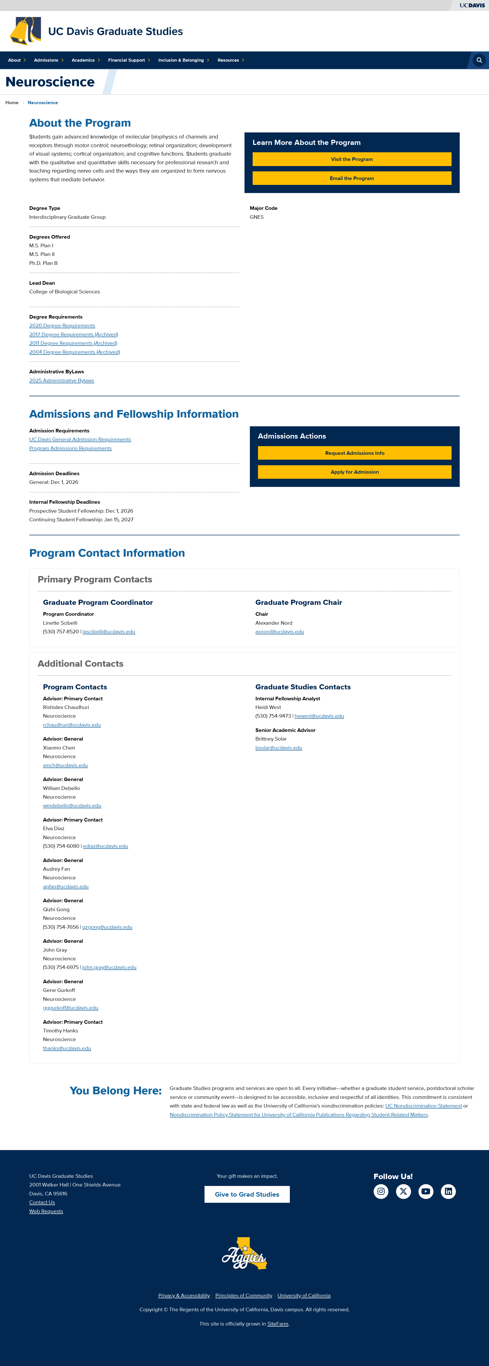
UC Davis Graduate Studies (115, 31)
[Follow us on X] (403, 1191)
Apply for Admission (355, 472)
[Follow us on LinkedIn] (448, 1191)
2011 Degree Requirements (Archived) (73, 343)
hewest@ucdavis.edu (319, 716)
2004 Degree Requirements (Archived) (74, 352)
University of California (304, 1295)
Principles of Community (243, 1295)
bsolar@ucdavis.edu (278, 748)
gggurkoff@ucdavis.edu (70, 1008)
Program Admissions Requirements (70, 448)
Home (12, 102)
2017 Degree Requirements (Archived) (73, 334)
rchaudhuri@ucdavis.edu (72, 725)
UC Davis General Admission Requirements (80, 439)
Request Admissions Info (355, 453)
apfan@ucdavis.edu (66, 886)
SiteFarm (277, 1324)
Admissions (46, 60)
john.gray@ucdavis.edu (109, 967)
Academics (83, 60)
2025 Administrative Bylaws (61, 380)
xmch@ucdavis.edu (65, 765)
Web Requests (46, 1211)
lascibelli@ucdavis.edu (109, 631)
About (14, 60)
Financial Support (126, 60)
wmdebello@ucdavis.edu (72, 805)
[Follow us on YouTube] (425, 1191)
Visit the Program (352, 159)
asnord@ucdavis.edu (279, 631)
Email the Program (352, 178)
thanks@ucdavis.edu (67, 1048)
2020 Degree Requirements (62, 325)
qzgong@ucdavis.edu (107, 927)
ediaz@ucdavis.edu (105, 846)
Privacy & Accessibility (184, 1295)
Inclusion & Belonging (181, 60)
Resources (228, 60)
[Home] (25, 30)
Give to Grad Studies (247, 1194)
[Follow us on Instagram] (381, 1191)
